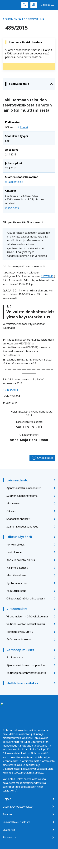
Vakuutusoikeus (16, 591)
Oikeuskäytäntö (19, 537)
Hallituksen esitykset (23, 683)
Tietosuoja (9, 837)
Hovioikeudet (14, 552)
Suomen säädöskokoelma (25, 19)
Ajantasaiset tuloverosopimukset (26, 665)
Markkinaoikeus (16, 575)
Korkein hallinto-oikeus (20, 560)
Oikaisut (11, 511)
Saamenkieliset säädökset (22, 526)
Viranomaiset (17, 609)
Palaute (7, 814)
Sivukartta (9, 829)
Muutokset (13, 503)
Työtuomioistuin (16, 583)
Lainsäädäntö (17, 480)
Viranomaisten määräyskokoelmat (27, 616)
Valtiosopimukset (20, 650)
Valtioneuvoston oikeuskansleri (25, 624)
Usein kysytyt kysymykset (18, 806)
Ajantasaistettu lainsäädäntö (23, 488)
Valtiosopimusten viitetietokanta (26, 673)
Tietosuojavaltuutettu (19, 631)
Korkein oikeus (15, 544)
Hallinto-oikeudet (17, 567)
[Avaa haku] (24, 5)
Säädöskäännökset (17, 519)
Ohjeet (7, 799)
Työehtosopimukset (18, 639)
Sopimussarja (14, 657)
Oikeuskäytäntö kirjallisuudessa (25, 598)
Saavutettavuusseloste (16, 822)
